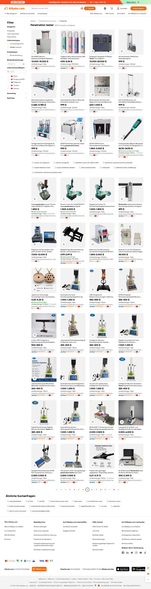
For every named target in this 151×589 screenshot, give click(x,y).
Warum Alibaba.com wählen (13, 526)
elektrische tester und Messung (126, 167)
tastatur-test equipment (41, 162)
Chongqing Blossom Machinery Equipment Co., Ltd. (43, 215)
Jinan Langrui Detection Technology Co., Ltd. (131, 214)
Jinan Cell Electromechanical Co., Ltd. (131, 437)
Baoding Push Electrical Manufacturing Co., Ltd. (43, 480)
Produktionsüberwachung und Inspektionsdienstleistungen (44, 544)
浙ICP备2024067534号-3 (132, 586)
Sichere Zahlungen (40, 526)
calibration (116, 506)
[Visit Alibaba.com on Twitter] (132, 552)
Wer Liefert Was (107, 579)
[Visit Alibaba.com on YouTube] (140, 552)
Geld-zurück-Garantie (41, 531)
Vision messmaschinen (88, 167)
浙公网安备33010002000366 (111, 586)
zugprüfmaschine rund (88, 506)
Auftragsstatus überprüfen (131, 535)
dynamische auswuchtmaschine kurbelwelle (118, 162)
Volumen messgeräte (62, 162)
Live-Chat (95, 531)
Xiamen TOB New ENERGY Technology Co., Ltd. (131, 259)
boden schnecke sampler (17, 506)
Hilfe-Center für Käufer (100, 526)
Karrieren (7, 539)
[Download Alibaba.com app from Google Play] (139, 569)
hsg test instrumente (68, 506)
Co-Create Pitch (10, 531)
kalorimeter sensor (115, 501)
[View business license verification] (95, 586)
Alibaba (33, 21)
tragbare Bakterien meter (42, 167)
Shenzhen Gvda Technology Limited (131, 155)
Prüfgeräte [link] (63, 21)
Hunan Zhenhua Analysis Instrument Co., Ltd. (43, 66)
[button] (81, 8)
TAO (90, 579)
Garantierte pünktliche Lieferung (45, 535)
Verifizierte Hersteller (70, 526)
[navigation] (17, 255)
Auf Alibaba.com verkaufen (131, 526)
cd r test (104, 506)
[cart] (112, 9)
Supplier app (65, 569)
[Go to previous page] (56, 490)
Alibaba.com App (108, 569)
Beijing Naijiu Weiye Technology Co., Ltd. (131, 480)
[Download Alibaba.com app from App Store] (122, 569)
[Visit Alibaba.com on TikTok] (145, 552)
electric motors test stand (17, 511)
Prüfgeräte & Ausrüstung (47, 21)
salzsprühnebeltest (15, 501)
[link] (148, 568)
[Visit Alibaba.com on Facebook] (123, 552)
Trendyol (97, 579)
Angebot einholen (69, 531)
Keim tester (78, 501)
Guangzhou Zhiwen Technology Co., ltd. (73, 66)
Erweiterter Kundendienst (42, 539)
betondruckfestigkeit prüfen (41, 511)
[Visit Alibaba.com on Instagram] (136, 552)
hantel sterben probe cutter (59, 501)
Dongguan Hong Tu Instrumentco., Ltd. (102, 66)
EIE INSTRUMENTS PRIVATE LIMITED (102, 259)
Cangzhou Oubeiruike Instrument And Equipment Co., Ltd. (73, 304)
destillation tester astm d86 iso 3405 (87, 162)
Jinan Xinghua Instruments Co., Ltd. (43, 259)
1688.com (51, 579)
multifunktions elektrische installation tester (48, 172)
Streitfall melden (98, 535)
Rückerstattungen (98, 539)
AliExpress (42, 579)
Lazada (73, 579)
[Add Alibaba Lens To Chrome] (39, 569)
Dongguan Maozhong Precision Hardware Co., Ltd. (102, 480)
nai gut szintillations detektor (66, 167)
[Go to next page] (118, 490)
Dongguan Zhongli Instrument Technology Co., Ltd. (102, 437)
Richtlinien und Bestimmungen (44, 550)
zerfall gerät (106, 167)
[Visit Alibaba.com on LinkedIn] (127, 552)
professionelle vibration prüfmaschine (43, 506)
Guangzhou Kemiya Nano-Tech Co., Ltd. (43, 306)
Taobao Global (83, 579)
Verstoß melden (97, 550)
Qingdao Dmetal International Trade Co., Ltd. (73, 261)
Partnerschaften (127, 543)
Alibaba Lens (9, 569)
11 (105, 489)
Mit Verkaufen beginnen (130, 531)
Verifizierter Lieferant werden (132, 539)
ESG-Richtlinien (9, 535)
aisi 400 (41, 501)
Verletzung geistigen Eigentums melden (103, 544)
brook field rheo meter (95, 501)
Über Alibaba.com (10, 522)
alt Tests (30, 501)
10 (100, 489)
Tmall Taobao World (62, 579)
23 (114, 489)
